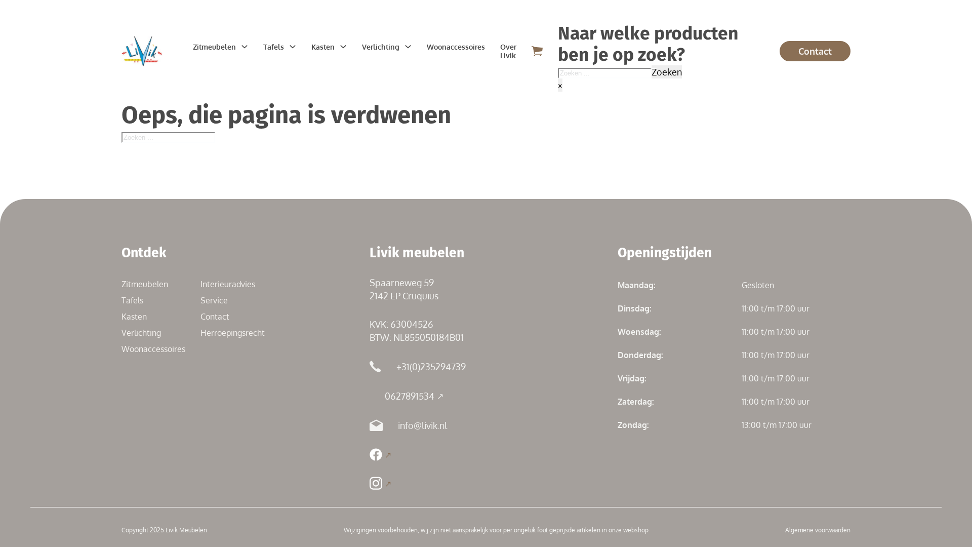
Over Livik (508, 51)
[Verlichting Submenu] (408, 46)
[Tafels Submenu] (292, 46)
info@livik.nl (422, 425)
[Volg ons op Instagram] (380, 483)
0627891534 (409, 396)
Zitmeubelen (214, 47)
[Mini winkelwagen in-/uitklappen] (537, 51)
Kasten (323, 47)
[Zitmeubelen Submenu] (244, 46)
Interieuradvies (227, 284)
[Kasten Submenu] (343, 46)
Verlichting (380, 47)
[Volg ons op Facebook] (380, 454)
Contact (815, 51)
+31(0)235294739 (431, 366)
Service (214, 300)
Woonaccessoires (456, 47)
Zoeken (667, 71)
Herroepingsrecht (232, 333)
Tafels (273, 47)
